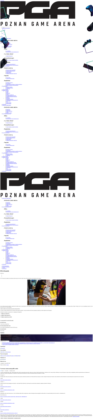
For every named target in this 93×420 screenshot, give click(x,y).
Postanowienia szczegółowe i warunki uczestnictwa (14, 151)
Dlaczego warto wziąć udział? (10, 136)
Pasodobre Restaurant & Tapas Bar (11, 96)
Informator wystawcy (9, 149)
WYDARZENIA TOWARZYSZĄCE (26, 342)
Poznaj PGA (8, 109)
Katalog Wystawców (9, 122)
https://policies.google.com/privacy (5, 386)
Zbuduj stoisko (8, 139)
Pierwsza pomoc (8, 103)
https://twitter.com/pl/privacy (4, 409)
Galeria (7, 205)
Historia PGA (8, 110)
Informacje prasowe (9, 153)
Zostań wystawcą (12, 343)
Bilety (42, 342)
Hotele (7, 252)
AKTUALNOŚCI (5, 156)
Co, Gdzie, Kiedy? (46, 342)
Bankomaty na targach (9, 99)
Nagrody (16, 343)
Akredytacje (8, 155)
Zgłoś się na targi (8, 138)
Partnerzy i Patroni (9, 112)
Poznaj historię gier (52, 342)
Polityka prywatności (76, 416)
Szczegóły (6, 370)
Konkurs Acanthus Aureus (10, 145)
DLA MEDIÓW (20, 343)
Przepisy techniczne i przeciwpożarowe (12, 131)
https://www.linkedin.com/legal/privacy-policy (7, 403)
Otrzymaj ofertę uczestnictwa (10, 137)
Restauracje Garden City (10, 94)
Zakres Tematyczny (9, 111)
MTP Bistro (8, 98)
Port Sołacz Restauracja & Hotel (11, 95)
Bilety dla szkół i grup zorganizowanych (12, 118)
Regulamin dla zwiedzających (10, 224)
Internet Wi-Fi (8, 167)
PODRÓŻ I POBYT (5, 157)
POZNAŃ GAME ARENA (6, 105)
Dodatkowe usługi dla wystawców (11, 140)
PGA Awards (8, 144)
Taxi (7, 101)
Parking (7, 160)
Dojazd (7, 158)
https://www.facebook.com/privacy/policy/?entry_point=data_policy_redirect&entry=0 (13, 396)
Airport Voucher (8, 102)
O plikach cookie (12, 370)
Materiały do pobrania (9, 154)
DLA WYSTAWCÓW (5, 132)
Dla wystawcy (8, 150)
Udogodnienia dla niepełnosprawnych (12, 166)
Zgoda (3, 370)
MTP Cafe (7, 97)
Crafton (7, 364)
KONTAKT (4, 104)
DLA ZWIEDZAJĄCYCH (6, 113)
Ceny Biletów (8, 117)
